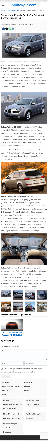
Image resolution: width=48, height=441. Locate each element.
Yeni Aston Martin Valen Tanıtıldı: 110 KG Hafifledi (12, 334)
